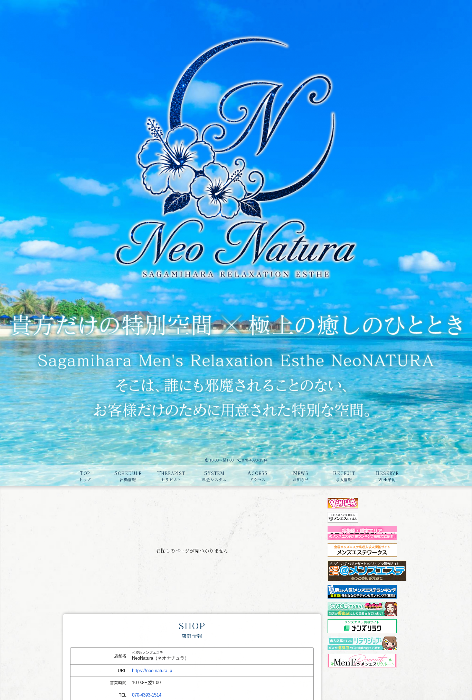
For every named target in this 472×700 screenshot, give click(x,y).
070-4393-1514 (254, 460)
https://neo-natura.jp (152, 670)
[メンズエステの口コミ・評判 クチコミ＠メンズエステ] (367, 563)
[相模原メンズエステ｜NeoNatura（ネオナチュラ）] (236, 227)
